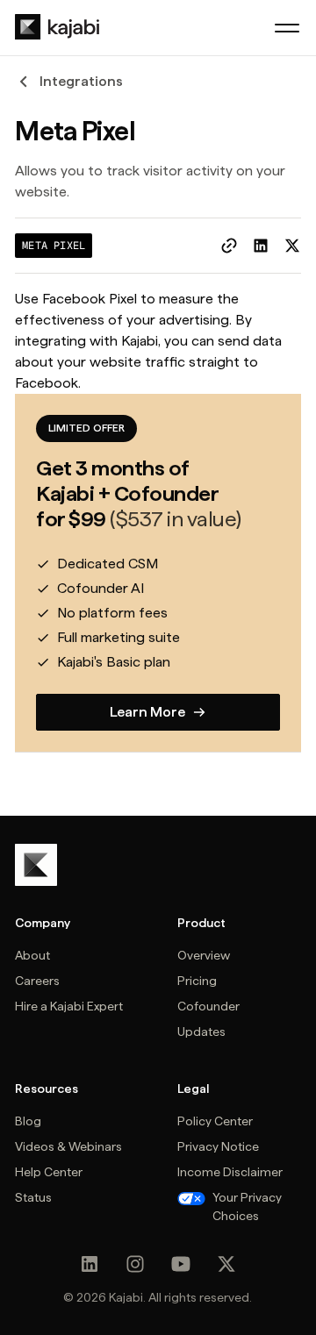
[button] (287, 28)
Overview (203, 955)
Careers (37, 981)
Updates (201, 1031)
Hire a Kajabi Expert (69, 1006)
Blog (28, 1121)
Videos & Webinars (68, 1146)
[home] (57, 27)
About (32, 955)
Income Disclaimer (230, 1172)
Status (33, 1197)
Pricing (197, 981)
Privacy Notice (218, 1146)
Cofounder (208, 1006)
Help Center (49, 1172)
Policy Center (215, 1121)
